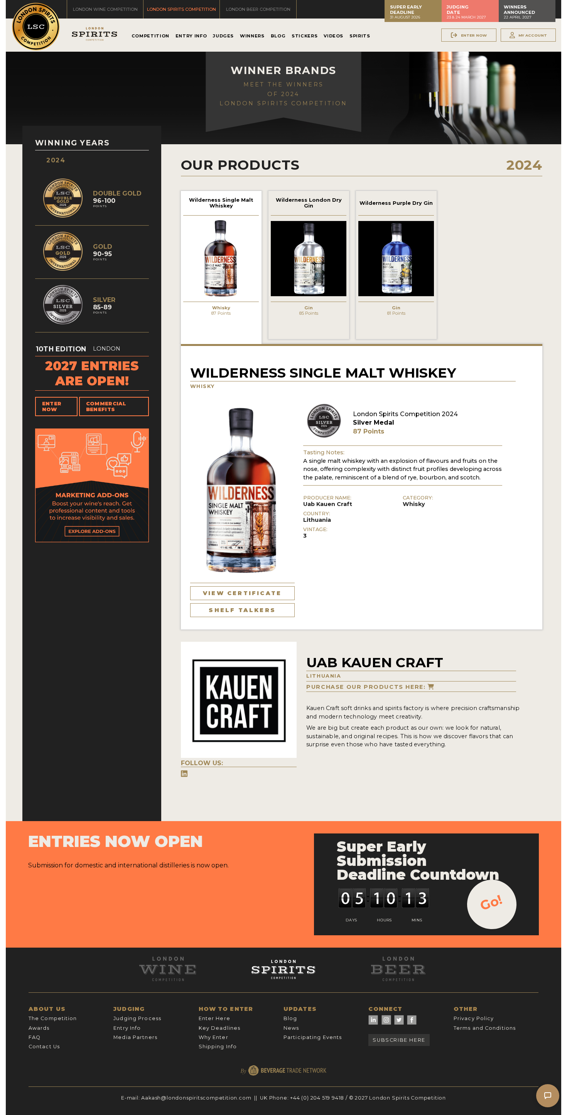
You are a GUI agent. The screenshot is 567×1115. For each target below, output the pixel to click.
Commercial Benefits (106, 406)
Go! (491, 902)
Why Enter (213, 1037)
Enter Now (52, 406)
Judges (223, 36)
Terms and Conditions (485, 1028)
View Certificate (242, 593)
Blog (278, 36)
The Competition (53, 1018)
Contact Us (44, 1046)
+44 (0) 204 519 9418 (317, 1098)
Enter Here (214, 1018)
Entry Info (191, 36)
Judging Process (137, 1018)
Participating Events (313, 1037)
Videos (333, 36)
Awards (39, 1028)
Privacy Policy (474, 1018)
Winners (252, 36)
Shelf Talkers (242, 610)
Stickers (304, 36)
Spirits (359, 36)
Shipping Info (218, 1046)
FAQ (34, 1037)
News (291, 1028)
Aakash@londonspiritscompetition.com (196, 1098)
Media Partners (135, 1037)
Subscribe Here (399, 1040)
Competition (150, 36)
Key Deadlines (220, 1028)
